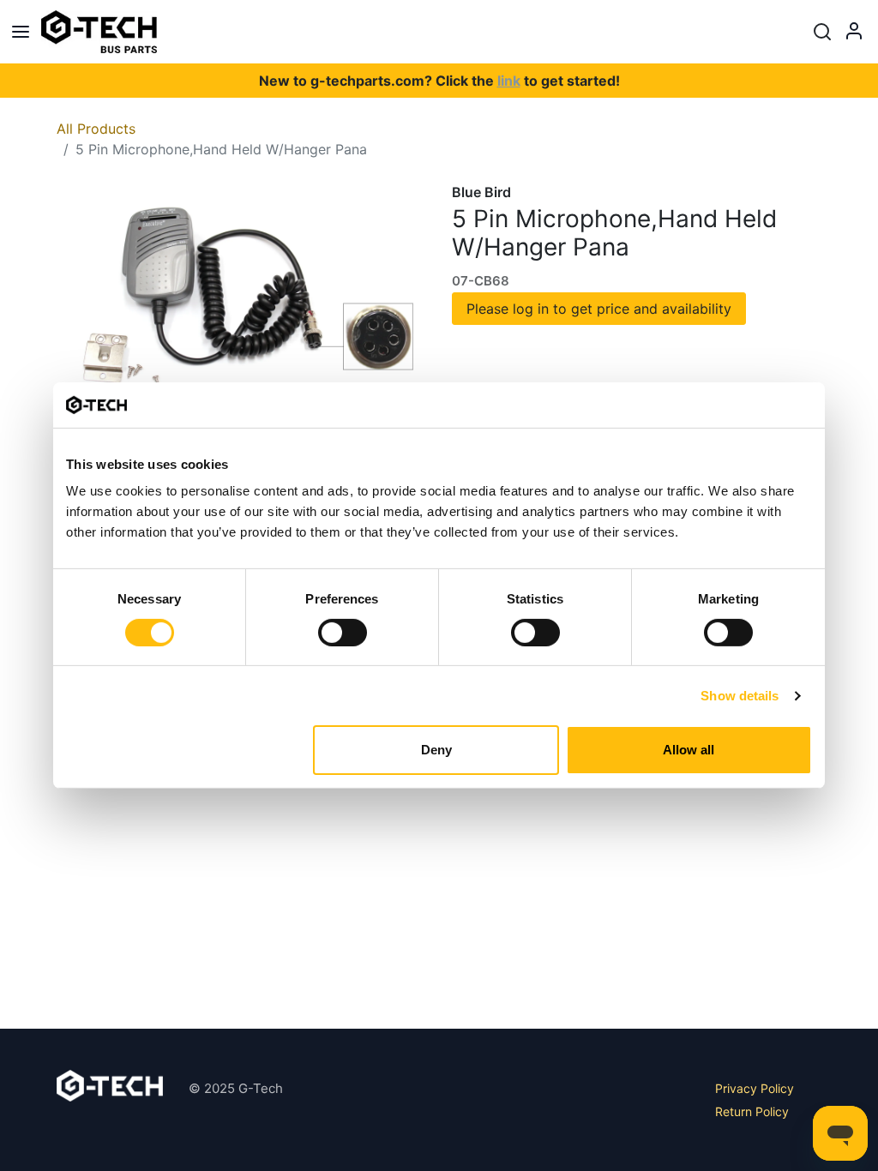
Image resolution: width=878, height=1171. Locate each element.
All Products (96, 128)
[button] (822, 31)
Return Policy (752, 1111)
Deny (436, 749)
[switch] (342, 632)
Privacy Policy (754, 1088)
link (508, 80)
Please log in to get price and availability (598, 308)
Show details (740, 695)
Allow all (688, 749)
